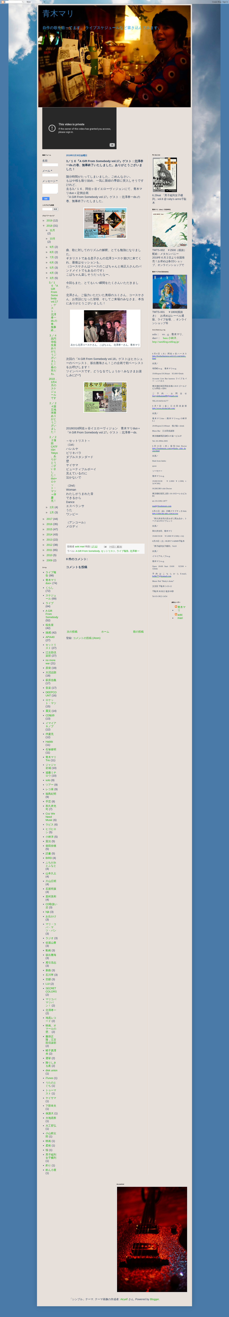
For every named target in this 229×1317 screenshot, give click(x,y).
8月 (52, 252)
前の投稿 (138, 631)
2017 (50, 518)
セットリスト (108, 551)
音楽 (48, 687)
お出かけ (51, 916)
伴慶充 (50, 734)
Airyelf (124, 1299)
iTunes (49, 1078)
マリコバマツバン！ (51, 1002)
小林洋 (50, 836)
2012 (50, 544)
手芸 (48, 801)
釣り (48, 1165)
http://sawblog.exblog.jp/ (165, 341)
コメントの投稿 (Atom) (86, 638)
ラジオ (50, 938)
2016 (50, 524)
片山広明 (51, 881)
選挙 (48, 1058)
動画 (48, 950)
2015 (50, 529)
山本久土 (51, 873)
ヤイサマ (51, 1098)
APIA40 (50, 637)
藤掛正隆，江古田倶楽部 (51, 1039)
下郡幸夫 (51, 1105)
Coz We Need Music (50, 816)
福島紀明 (51, 793)
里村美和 (51, 896)
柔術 (48, 1145)
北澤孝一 (134, 551)
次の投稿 (72, 631)
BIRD (49, 857)
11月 (52, 230)
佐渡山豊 (51, 942)
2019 (50, 220)
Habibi (49, 741)
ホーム (105, 631)
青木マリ (62, 13)
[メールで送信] (110, 546)
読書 (48, 853)
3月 (52, 278)
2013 (50, 539)
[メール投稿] (105, 546)
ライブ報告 (123, 551)
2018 (50, 225)
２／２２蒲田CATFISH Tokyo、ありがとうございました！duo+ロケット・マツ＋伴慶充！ (53, 469)
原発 (48, 667)
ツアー (50, 784)
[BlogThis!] (113, 546)
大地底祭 (51, 1117)
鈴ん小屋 (51, 1169)
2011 (50, 550)
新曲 (48, 970)
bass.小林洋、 (171, 338)
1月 (52, 512)
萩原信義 (51, 680)
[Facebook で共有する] (118, 546)
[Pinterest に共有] (120, 546)
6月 (52, 262)
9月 (52, 246)
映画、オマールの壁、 (51, 1028)
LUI (48, 983)
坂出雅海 (51, 954)
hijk (47, 911)
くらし (50, 587)
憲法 (48, 841)
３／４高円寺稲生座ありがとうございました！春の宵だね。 (53, 354)
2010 (50, 555)
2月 (52, 507)
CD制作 (50, 715)
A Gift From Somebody (88, 551)
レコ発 (50, 789)
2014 (50, 534)
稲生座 (50, 624)
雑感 (48, 632)
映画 (48, 1141)
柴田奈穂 (51, 845)
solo (48, 780)
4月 (52, 272)
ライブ (50, 603)
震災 (48, 710)
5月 (52, 267)
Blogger (154, 1299)
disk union (51, 1070)
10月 (52, 238)
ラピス (50, 824)
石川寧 (50, 974)
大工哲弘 (51, 1125)
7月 (52, 257)
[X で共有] (115, 546)
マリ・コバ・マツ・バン (51, 927)
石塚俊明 (51, 749)
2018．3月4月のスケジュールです (53, 388)
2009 (50, 560)
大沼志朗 (51, 672)
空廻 (48, 979)
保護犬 (50, 1113)
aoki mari (180, 616)
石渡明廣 (51, 888)
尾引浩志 (51, 962)
